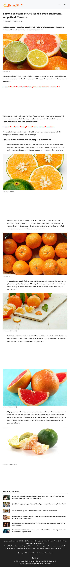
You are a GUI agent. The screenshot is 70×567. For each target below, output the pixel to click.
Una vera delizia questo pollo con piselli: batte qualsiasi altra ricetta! (34, 511)
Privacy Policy (38, 563)
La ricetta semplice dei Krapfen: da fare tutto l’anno (34, 127)
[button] (59, 4)
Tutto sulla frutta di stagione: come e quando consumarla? (37, 87)
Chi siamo (22, 563)
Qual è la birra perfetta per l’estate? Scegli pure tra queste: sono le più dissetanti (39, 504)
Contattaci (48, 553)
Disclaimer (48, 563)
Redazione (29, 563)
